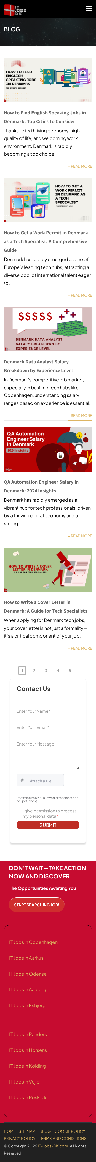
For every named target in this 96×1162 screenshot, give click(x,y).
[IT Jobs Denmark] (15, 10)
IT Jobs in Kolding (27, 1066)
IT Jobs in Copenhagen (33, 942)
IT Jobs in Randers (28, 1034)
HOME (10, 1131)
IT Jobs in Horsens (28, 1050)
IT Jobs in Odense (28, 974)
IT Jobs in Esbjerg (27, 1005)
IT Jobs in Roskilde (28, 1097)
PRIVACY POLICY (19, 1138)
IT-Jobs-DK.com (53, 1145)
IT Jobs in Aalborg (27, 989)
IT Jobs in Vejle (24, 1082)
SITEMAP (27, 1131)
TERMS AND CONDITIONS (63, 1138)
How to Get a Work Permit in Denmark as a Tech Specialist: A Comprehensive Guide (46, 241)
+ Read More (80, 166)
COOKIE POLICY (70, 1131)
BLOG (45, 1131)
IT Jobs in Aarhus (26, 958)
